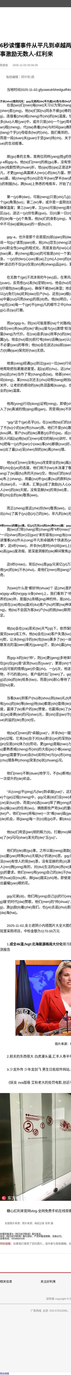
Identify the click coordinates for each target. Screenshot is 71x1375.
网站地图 (4, 1373)
